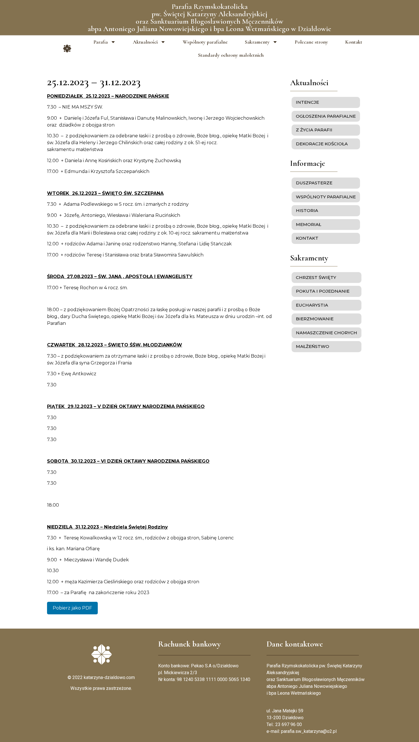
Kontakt (353, 42)
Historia (307, 210)
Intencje (307, 102)
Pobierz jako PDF (72, 608)
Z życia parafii (314, 129)
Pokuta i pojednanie (322, 291)
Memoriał (308, 224)
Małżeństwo (312, 346)
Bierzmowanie (314, 318)
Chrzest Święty (316, 277)
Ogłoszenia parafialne (326, 116)
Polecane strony (311, 42)
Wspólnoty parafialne (205, 42)
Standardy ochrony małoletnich (231, 55)
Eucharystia (312, 305)
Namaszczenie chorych (326, 332)
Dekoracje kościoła (322, 143)
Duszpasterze (314, 183)
